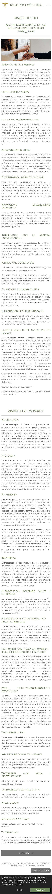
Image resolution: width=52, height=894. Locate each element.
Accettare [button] (40, 890)
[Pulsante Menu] (49, 5)
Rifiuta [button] (20, 890)
